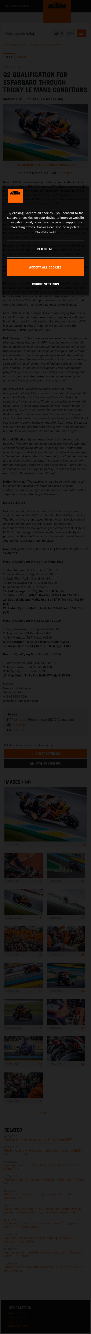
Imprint (52, 232)
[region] (45, 241)
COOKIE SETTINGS (45, 284)
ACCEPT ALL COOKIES (45, 267)
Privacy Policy (41, 232)
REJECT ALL (45, 249)
